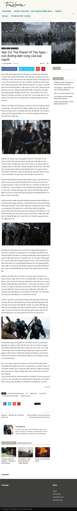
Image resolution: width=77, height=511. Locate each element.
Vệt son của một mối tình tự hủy (64, 93)
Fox (27, 393)
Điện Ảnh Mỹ (14, 48)
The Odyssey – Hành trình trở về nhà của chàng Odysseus (24, 461)
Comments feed (58, 497)
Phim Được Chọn (20, 16)
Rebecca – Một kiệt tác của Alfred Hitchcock (12, 416)
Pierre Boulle (42, 393)
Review (3, 48)
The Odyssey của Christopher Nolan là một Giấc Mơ (63, 97)
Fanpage (56, 68)
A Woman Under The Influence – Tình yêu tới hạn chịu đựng (8, 461)
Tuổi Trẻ (47, 387)
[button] (73, 13)
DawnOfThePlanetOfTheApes (16, 393)
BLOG (5, 16)
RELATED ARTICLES (9, 443)
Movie (8, 48)
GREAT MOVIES (21, 11)
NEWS (58, 11)
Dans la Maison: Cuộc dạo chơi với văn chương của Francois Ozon (38, 416)
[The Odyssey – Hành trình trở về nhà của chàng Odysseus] (25, 452)
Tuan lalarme (7, 63)
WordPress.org (57, 500)
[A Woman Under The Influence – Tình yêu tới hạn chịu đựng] (8, 452)
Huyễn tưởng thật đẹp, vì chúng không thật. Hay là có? (63, 103)
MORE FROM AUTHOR (24, 443)
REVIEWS (6, 11)
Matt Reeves (33, 393)
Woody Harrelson (25, 396)
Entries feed (56, 494)
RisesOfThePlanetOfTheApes (10, 396)
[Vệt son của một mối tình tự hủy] (42, 452)
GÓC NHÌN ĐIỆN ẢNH (41, 11)
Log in (55, 491)
